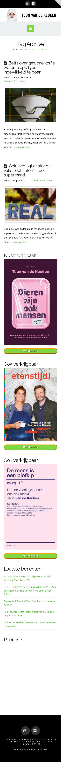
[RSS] (33, 3)
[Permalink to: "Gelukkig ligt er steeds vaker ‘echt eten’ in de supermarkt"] (30, 204)
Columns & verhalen (15, 81)
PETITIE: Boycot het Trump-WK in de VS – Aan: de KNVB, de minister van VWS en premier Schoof (30, 590)
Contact (37, 744)
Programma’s (44, 741)
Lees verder (22, 146)
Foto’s (25, 744)
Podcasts (50, 739)
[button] (30, 28)
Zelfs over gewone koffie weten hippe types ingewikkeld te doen (29, 67)
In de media (28, 741)
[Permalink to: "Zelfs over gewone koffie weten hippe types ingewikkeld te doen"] (30, 105)
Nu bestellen (32, 350)
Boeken (15, 741)
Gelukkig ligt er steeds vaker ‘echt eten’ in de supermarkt (27, 170)
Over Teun (10, 739)
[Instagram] (27, 3)
